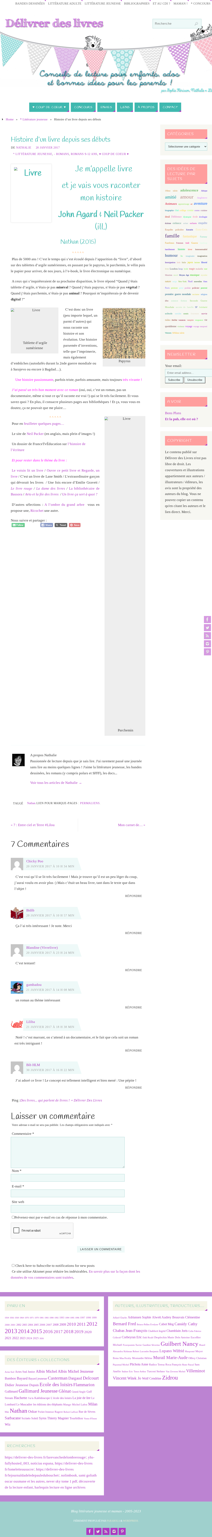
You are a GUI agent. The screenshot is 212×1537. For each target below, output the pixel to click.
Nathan (31, 803)
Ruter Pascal (188, 1365)
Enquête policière (174, 230)
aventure (200, 203)
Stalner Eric (127, 1371)
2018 (68, 1331)
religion (204, 294)
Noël (190, 281)
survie (204, 313)
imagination (202, 256)
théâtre (167, 320)
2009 (62, 1324)
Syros (42, 1418)
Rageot (59, 1411)
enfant (185, 223)
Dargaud (75, 1378)
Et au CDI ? (161, 3)
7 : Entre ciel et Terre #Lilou (33, 825)
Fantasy (203, 236)
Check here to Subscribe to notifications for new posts (54, 1266)
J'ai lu (31, 1398)
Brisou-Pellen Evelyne (147, 1324)
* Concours (200, 3)
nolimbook (69, 1475)
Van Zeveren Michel (175, 1371)
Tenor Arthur (140, 1371)
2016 (48, 1331)
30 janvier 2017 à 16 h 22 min (50, 1070)
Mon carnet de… (131, 825)
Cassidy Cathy (186, 1324)
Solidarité (203, 307)
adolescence (189, 190)
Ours (205, 281)
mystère (204, 275)
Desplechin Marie (164, 1337)
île (182, 256)
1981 (42, 1318)
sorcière (178, 313)
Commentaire (23, 1134)
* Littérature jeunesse (34, 119)
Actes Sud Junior (25, 1371)
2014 (24, 1331)
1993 (61, 1318)
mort (175, 275)
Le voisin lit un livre (27, 470)
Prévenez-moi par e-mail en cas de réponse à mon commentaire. (61, 1217)
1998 (88, 1318)
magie (192, 268)
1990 (51, 1318)
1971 (32, 1318)
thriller (174, 320)
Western (168, 333)
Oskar (32, 1411)
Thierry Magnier (58, 1418)
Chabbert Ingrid (157, 1330)
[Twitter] (207, 627)
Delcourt (91, 1378)
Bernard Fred (124, 1323)
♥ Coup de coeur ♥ (114, 154)
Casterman (57, 1378)
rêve (166, 301)
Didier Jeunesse (16, 1385)
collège (182, 210)
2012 (92, 1324)
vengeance (199, 320)
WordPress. (131, 1520)
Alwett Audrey (161, 1317)
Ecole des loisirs (56, 1384)
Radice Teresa (157, 1364)
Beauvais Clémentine (186, 1317)
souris (185, 313)
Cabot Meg (166, 1324)
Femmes (179, 243)
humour (171, 255)
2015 (36, 1331)
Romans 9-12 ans (84, 154)
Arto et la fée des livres (42, 494)
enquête (202, 223)
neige (174, 281)
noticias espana (42, 1463)
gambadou (34, 985)
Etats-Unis (201, 229)
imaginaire (190, 256)
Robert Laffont (71, 1412)
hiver (190, 249)
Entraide (189, 230)
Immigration (170, 262)
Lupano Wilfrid (171, 1351)
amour (186, 197)
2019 (78, 1331)
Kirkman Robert (131, 1351)
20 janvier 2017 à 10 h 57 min (50, 915)
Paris (167, 288)
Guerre (194, 243)
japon (190, 262)
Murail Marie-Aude (170, 1357)
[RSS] (207, 635)
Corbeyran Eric (132, 1337)
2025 (36, 1338)
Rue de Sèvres (87, 1411)
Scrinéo (26, 1418)
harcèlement (170, 249)
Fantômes (169, 243)
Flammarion (84, 1384)
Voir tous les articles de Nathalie (56, 783)
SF (196, 307)
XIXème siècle (178, 333)
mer (205, 269)
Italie (184, 262)
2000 (7, 1325)
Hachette (20, 1398)
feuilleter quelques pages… (44, 424)
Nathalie (23, 147)
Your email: (173, 366)
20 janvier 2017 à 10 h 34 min (50, 866)
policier (195, 288)
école (195, 216)
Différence (176, 216)
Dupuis (34, 1385)
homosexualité (201, 249)
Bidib (30, 910)
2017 (58, 1331)
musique (195, 275)
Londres (174, 269)
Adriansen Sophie (139, 1317)
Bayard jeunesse (37, 1378)
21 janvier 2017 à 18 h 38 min (50, 1027)
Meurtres (168, 275)
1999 (94, 1317)
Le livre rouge (21, 488)
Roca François (173, 1364)
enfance (177, 223)
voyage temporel (200, 326)
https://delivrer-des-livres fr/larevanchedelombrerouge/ (45, 1457)
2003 (24, 1325)
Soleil (34, 1418)
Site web (18, 1202)
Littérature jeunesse (103, 3)
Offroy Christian (197, 1358)
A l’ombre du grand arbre (64, 505)
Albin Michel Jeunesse (75, 1371)
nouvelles (198, 281)
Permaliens (90, 803)
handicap (203, 243)
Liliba (30, 1022)
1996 (77, 1318)
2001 (13, 1325)
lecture (197, 262)
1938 (17, 1318)
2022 (15, 1338)
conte (190, 210)
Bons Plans (173, 413)
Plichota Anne (139, 1364)
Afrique (204, 191)
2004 (30, 1324)
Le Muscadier (24, 1404)
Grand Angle (79, 1391)
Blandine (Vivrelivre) (42, 948)
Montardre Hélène (142, 1358)
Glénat (65, 1391)
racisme (195, 294)
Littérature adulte (64, 3)
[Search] (196, 24)
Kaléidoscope (42, 1398)
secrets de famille (185, 307)
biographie (169, 210)
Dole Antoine (182, 1337)
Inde (178, 262)
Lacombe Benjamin (149, 1351)
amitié (170, 197)
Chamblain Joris (177, 1330)
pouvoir (204, 288)
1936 (12, 1318)
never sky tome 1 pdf (61, 1481)
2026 (42, 1338)
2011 (81, 1324)
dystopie (187, 217)
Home (10, 119)
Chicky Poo (34, 861)
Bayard (22, 1378)
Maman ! (180, 3)
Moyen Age (184, 275)
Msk (7, 1412)
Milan (93, 1404)
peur (181, 288)
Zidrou (170, 1377)
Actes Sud (9, 1372)
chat (177, 210)
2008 (56, 1324)
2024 (29, 1338)
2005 (36, 1324)
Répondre (133, 896)
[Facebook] (207, 619)
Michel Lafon (79, 1404)
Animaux (171, 203)
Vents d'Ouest (90, 1418)
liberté (204, 262)
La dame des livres (50, 488)
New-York (182, 281)
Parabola (113, 1520)
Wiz (8, 1424)
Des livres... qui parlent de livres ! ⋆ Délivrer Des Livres (61, 1100)
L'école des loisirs (61, 1398)
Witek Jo (134, 1378)
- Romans (61, 154)
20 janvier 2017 (48, 147)
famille (172, 235)
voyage (188, 326)
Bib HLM (33, 1065)
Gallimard (11, 1391)
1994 (67, 1318)
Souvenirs (195, 313)
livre (167, 269)
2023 (22, 1338)
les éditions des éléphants (47, 1404)
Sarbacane (13, 1418)
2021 (8, 1338)
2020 (88, 1332)
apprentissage (183, 204)
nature (168, 281)
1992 (56, 1318)
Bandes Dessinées (30, 3)
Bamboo (10, 1378)
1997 (82, 1318)
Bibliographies (136, 3)
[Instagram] (207, 643)
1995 (72, 1318)
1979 (37, 1318)
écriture (168, 223)
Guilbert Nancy (179, 1343)
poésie (188, 288)
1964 (22, 1318)
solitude (168, 313)
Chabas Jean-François (130, 1330)
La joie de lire (81, 1398)
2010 (71, 1324)
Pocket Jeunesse (46, 1412)
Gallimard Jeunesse (38, 1391)
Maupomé (190, 1351)
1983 (47, 1318)
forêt (187, 243)
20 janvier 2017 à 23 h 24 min (50, 952)
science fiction (179, 300)
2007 (49, 1324)
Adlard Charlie (120, 1318)
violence (180, 326)
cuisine (204, 210)
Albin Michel (46, 1371)
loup (180, 268)
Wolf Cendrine (151, 1378)
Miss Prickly (125, 1358)
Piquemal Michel (121, 1365)
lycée (186, 269)
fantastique (190, 236)
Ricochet (36, 511)
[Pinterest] (207, 651)
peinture (174, 288)
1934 (7, 1318)
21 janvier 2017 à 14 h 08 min (50, 989)
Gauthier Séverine (151, 1345)
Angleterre (202, 197)
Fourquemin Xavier (132, 1345)
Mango (67, 1404)
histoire (181, 249)
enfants (193, 223)
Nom (17, 1171)
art (191, 204)
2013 (11, 1331)
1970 (27, 1318)
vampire (190, 320)
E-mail (18, 1186)
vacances (182, 320)
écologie (203, 216)
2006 (42, 1324)
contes (197, 210)
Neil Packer (35, 434)
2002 (18, 1325)
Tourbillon (76, 1418)
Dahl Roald (148, 1337)
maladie (199, 268)
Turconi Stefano (156, 1371)
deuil (167, 216)
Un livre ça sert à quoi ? (80, 494)
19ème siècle (171, 191)
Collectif (117, 1337)
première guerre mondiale (178, 294)
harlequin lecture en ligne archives (60, 1487)
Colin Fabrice (194, 1331)
